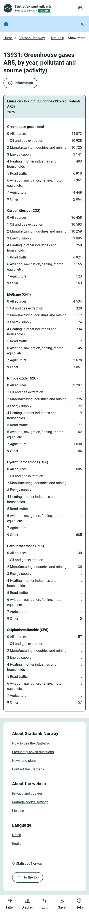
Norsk (16, 835)
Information (24, 83)
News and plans (24, 761)
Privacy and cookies (27, 793)
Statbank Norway (32, 38)
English (17, 844)
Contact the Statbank (28, 769)
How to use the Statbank (30, 743)
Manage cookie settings (30, 802)
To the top (31, 877)
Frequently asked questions (33, 752)
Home (8, 38)
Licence (18, 811)
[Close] (82, 24)
